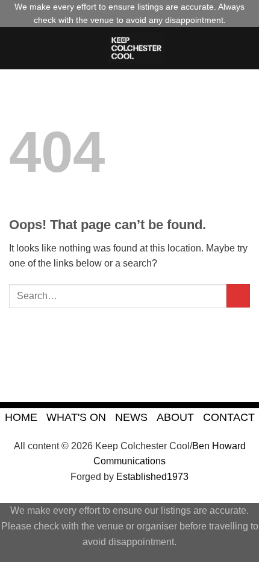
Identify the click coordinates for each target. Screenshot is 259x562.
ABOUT (175, 417)
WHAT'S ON (76, 417)
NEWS (131, 417)
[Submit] (238, 296)
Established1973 (152, 477)
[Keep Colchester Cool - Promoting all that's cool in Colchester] (137, 48)
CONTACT (229, 417)
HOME (21, 417)
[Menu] (16, 48)
